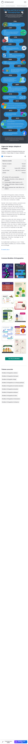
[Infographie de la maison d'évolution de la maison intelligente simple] (20, 317)
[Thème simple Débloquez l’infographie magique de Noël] (7, 299)
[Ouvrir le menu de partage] (25, 156)
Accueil (2, 5)
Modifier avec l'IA (21, 742)
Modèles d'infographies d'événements (11, 398)
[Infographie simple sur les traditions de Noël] (7, 349)
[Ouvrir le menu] (25, 2)
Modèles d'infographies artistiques (10, 392)
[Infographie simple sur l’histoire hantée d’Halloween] (7, 286)
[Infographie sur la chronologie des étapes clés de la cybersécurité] (7, 271)
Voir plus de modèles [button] (14, 358)
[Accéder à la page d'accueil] (7, 2)
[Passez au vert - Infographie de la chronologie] (20, 289)
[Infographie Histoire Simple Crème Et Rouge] (20, 346)
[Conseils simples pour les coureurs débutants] (7, 315)
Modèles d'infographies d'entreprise (10, 402)
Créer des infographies (10, 5)
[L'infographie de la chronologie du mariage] (20, 305)
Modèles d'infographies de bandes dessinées (12, 385)
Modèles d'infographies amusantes (10, 389)
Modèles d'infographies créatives (9, 372)
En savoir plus (5, 249)
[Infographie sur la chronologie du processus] (7, 333)
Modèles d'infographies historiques (10, 376)
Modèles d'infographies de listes (9, 395)
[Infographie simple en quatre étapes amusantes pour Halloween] (20, 330)
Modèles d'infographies (22, 5)
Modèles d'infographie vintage (9, 379)
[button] (7, 741)
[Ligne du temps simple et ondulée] (20, 271)
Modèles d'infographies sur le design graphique (13, 382)
